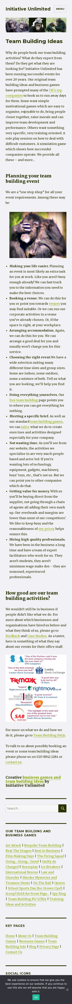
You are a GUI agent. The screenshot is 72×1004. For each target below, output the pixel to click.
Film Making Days (20, 856)
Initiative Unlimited (28, 9)
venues (54, 304)
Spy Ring (59, 893)
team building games (46, 421)
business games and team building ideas (33, 779)
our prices (46, 529)
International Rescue (22, 872)
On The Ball (42, 883)
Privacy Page (49, 946)
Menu (60, 8)
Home (10, 936)
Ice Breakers (50, 867)
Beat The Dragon (18, 851)
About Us (24, 936)
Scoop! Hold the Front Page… (27, 893)
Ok (36, 997)
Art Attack (13, 845)
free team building (23, 400)
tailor (25, 427)
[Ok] (67, 990)
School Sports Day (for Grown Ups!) (35, 888)
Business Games (32, 941)
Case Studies (37, 636)
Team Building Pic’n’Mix (27, 899)
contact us (14, 762)
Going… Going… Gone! (22, 861)
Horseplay (30, 867)
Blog (32, 946)
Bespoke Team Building (42, 845)
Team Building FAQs (49, 735)
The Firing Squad (50, 856)
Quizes (59, 883)
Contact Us (14, 952)
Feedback (13, 636)
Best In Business (47, 851)
